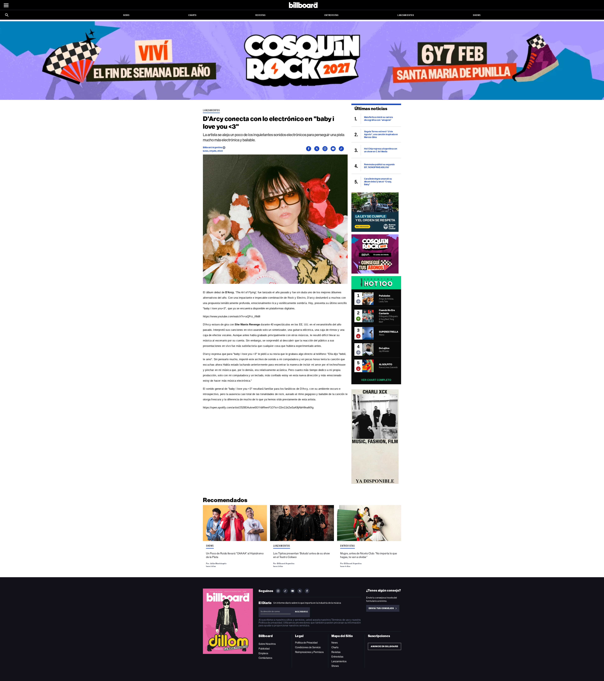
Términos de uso (340, 619)
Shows (477, 15)
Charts (192, 15)
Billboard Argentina (213, 147)
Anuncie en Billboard (384, 646)
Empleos (263, 653)
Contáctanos (265, 657)
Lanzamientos (405, 15)
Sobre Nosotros (267, 643)
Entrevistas (331, 15)
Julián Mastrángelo (218, 563)
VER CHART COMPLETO (376, 380)
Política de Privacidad (306, 642)
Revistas (260, 15)
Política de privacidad (270, 622)
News (126, 15)
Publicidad (264, 648)
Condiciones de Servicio (308, 647)
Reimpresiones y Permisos (309, 652)
